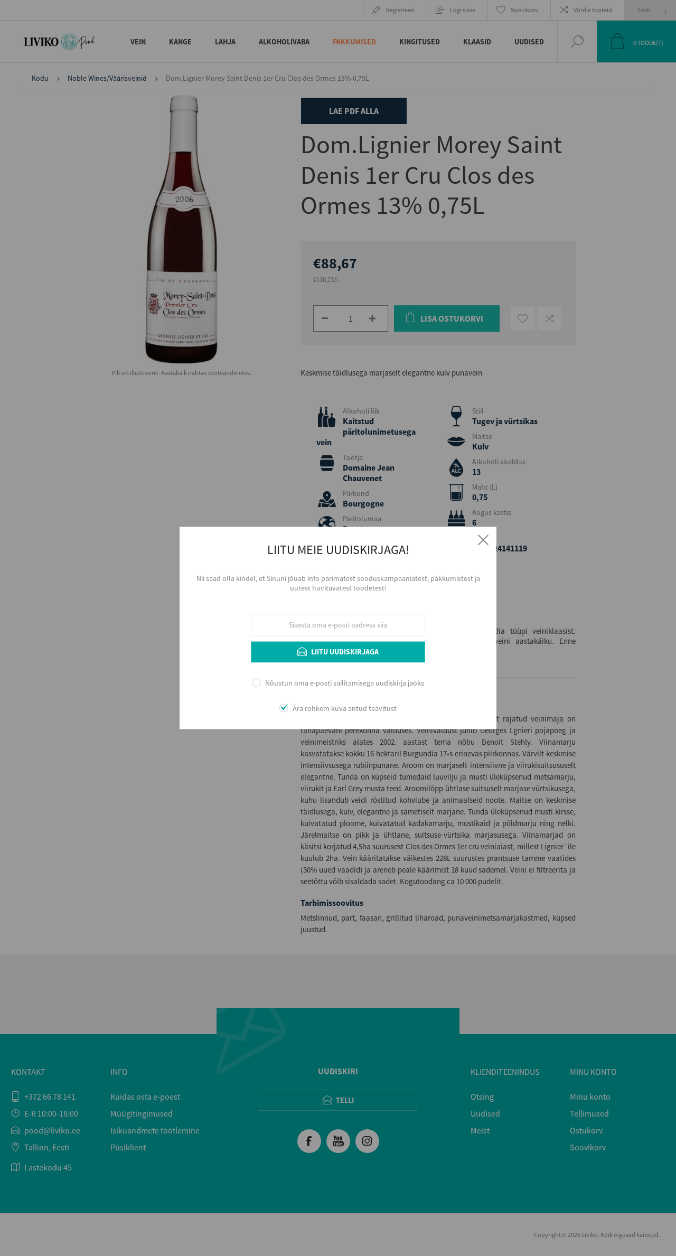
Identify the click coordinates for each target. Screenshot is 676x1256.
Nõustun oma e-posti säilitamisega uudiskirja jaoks (344, 683)
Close (483, 539)
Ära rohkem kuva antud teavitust (345, 709)
